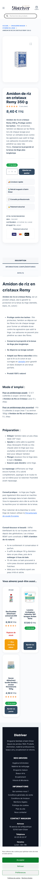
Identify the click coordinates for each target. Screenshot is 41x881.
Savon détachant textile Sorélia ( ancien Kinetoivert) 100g (11, 683)
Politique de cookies (14, 878)
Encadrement (20, 777)
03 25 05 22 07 (20, 837)
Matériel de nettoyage (20, 766)
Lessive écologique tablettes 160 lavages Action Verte (30, 614)
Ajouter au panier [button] (30, 646)
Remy (19, 225)
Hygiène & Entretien (20, 763)
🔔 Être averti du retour (11, 644)
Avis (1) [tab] (20, 273)
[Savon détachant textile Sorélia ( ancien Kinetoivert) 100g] (11, 665)
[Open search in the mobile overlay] (20, 16)
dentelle (21, 361)
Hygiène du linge (24, 222)
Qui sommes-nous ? (20, 791)
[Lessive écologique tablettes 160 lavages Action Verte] (30, 597)
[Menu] (4, 8)
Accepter (20, 860)
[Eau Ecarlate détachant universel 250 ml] (11, 599)
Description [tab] (20, 260)
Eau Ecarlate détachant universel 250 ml (11, 615)
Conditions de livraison (20, 798)
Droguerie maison (20, 770)
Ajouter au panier (26, 171)
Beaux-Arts (20, 773)
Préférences (20, 872)
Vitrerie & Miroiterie (20, 780)
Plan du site (20, 809)
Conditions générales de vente (20, 795)
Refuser (20, 866)
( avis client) (23, 106)
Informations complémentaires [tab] (20, 267)
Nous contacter (20, 812)
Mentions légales (27, 878)
